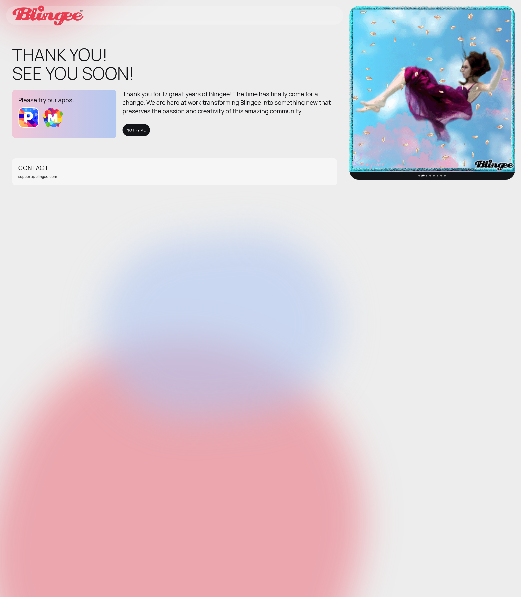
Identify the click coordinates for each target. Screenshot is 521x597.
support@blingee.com (37, 176)
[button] (419, 175)
